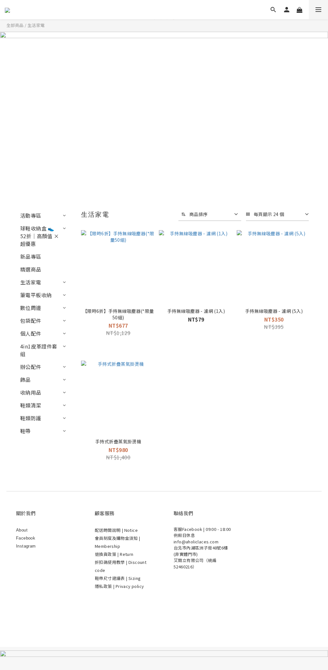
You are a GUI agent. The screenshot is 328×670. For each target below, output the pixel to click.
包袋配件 (30, 320)
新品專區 (30, 256)
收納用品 (30, 392)
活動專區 (30, 215)
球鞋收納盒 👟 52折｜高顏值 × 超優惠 (39, 235)
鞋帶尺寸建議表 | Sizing (118, 578)
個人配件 (30, 333)
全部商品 (15, 25)
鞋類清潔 (30, 405)
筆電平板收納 (36, 295)
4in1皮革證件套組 (38, 350)
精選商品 (30, 269)
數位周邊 (30, 308)
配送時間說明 (108, 530)
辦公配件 (30, 367)
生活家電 (36, 25)
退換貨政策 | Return (114, 554)
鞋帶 (25, 431)
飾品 (25, 379)
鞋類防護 (30, 418)
